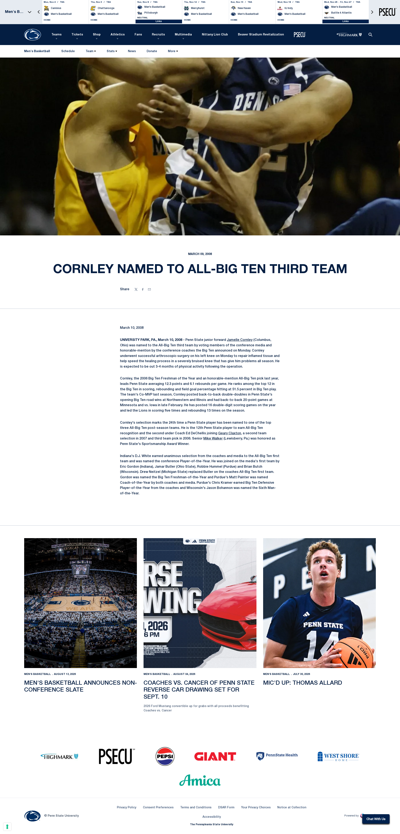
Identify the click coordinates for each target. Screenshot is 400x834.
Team (89, 51)
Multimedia (183, 34)
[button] (38, 12)
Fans (138, 34)
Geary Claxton (229, 433)
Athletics (118, 34)
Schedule (68, 51)
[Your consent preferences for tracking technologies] (7, 827)
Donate (151, 52)
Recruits (158, 34)
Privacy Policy (126, 807)
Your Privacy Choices (256, 807)
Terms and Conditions (195, 807)
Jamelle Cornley (239, 340)
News (132, 51)
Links (159, 21)
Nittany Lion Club (215, 34)
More (171, 51)
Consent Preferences (158, 807)
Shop (97, 34)
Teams (56, 34)
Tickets (77, 34)
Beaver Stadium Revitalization (261, 34)
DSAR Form (226, 807)
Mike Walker (213, 438)
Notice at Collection (291, 807)
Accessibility (211, 816)
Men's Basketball (37, 674)
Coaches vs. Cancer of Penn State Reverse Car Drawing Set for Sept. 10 (199, 690)
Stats (111, 51)
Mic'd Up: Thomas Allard (302, 683)
